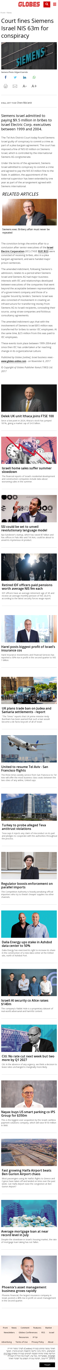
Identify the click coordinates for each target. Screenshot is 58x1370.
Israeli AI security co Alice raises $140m (24, 1002)
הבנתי (47, 1364)
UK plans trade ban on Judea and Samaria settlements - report (26, 710)
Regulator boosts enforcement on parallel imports (27, 885)
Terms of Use (22, 1342)
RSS (43, 1332)
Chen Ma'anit (24, 102)
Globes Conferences (28, 1332)
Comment (25, 1327)
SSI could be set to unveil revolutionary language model (24, 528)
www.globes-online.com (13, 361)
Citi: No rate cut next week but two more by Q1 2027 (28, 1058)
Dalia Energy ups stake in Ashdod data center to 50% (27, 944)
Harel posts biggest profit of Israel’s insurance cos (28, 648)
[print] (5, 86)
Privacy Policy (38, 1342)
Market (48, 1327)
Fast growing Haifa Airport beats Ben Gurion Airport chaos (26, 1172)
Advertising (6, 1342)
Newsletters (9, 1332)
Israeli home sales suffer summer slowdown (27, 470)
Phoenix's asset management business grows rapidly (24, 1289)
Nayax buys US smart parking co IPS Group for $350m (28, 1114)
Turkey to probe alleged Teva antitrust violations (24, 827)
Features (37, 1327)
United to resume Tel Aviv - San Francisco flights (24, 768)
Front (3, 12)
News (9, 12)
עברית (35, 1337)
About (50, 1342)
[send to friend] (15, 86)
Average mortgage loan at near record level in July (24, 1233)
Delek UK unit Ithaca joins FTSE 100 (27, 416)
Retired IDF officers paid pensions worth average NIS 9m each (27, 587)
